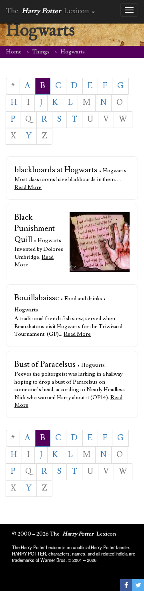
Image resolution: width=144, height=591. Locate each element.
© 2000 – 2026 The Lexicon (64, 534)
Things (41, 51)
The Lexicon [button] (48, 11)
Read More (28, 187)
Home (14, 51)
